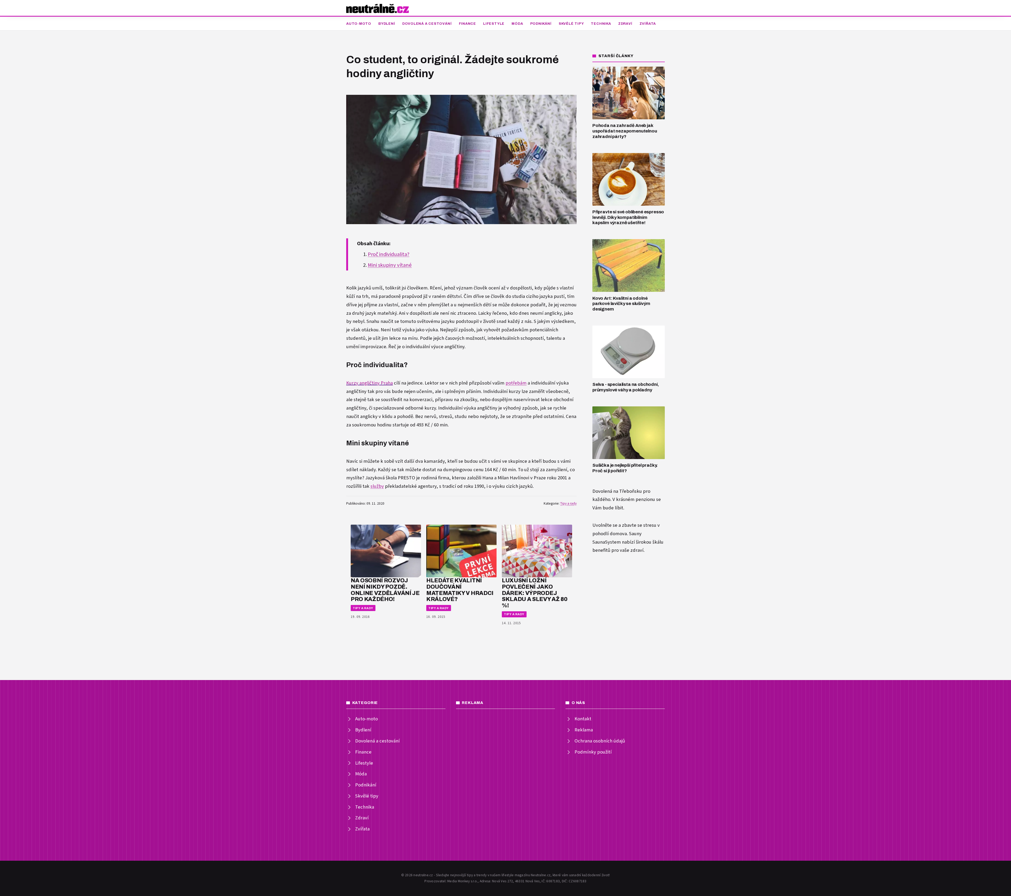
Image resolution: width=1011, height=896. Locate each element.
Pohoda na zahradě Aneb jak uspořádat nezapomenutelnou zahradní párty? (624, 131)
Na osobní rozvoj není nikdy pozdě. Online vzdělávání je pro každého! (385, 589)
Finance (467, 24)
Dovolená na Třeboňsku (617, 491)
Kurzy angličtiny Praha (369, 383)
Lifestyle (493, 24)
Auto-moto (358, 24)
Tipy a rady (568, 503)
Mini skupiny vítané (390, 265)
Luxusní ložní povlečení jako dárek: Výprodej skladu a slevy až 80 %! (534, 592)
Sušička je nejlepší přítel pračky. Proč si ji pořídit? (625, 468)
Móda (517, 24)
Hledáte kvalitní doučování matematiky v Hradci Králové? (459, 589)
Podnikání (541, 24)
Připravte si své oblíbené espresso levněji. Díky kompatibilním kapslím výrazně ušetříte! (628, 217)
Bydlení (386, 24)
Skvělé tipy (571, 24)
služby (377, 486)
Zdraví (625, 24)
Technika (601, 24)
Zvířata (648, 24)
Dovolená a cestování (427, 24)
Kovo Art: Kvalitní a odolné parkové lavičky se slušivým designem (621, 304)
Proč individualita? (388, 254)
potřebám (516, 383)
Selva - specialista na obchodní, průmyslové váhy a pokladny (625, 387)
